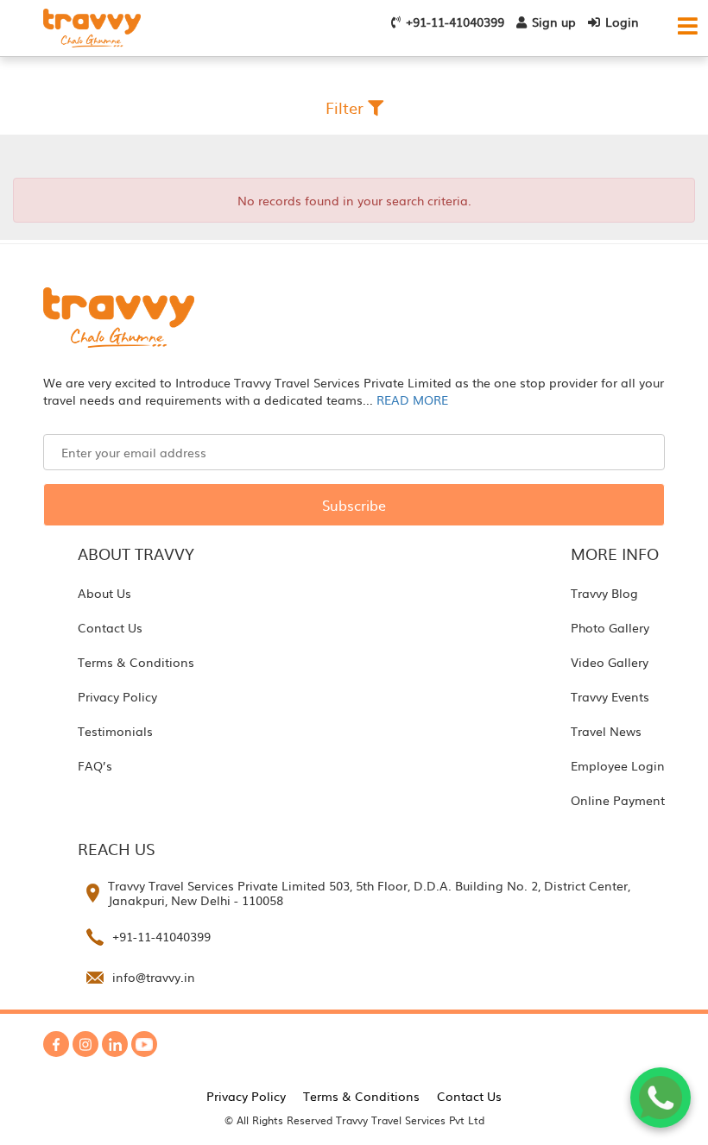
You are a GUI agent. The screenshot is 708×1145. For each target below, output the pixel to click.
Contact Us (110, 627)
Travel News (606, 730)
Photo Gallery (610, 627)
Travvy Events (610, 696)
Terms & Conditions (136, 661)
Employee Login (618, 765)
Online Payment (618, 799)
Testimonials (115, 730)
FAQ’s (95, 765)
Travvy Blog (604, 592)
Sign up (554, 21)
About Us (104, 592)
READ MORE (412, 399)
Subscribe (354, 504)
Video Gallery (609, 661)
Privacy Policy (117, 696)
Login (622, 21)
